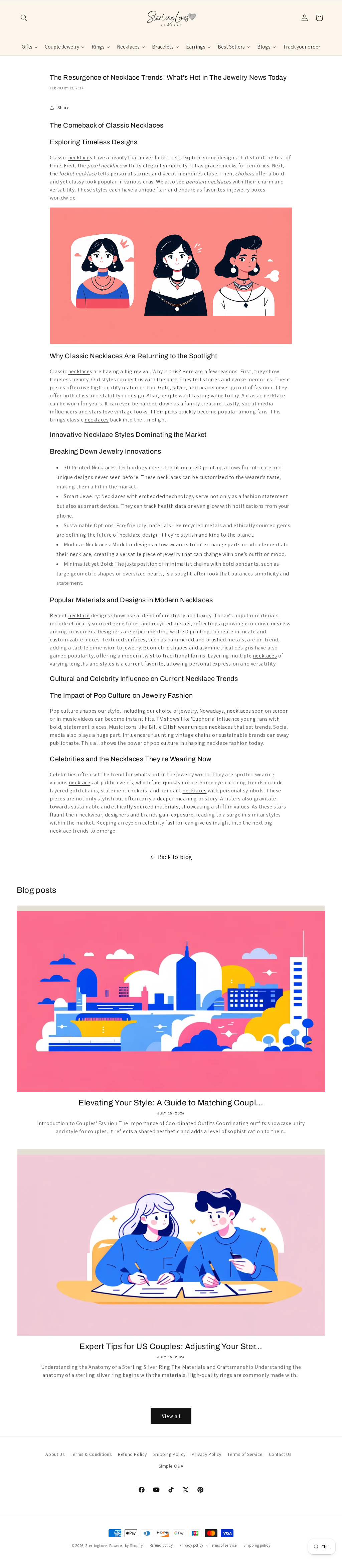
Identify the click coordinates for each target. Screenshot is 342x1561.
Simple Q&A (171, 1466)
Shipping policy (257, 1545)
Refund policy (161, 1545)
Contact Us (280, 1454)
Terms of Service (245, 1454)
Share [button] (63, 107)
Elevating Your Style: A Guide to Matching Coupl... (171, 1102)
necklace (79, 157)
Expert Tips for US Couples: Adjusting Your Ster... (171, 1346)
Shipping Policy (169, 1454)
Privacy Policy (206, 1454)
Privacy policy (191, 1545)
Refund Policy (132, 1454)
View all (171, 1416)
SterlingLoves (96, 1545)
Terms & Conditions (91, 1454)
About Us (54, 1454)
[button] (24, 17)
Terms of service (223, 1545)
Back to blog (175, 857)
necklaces (96, 419)
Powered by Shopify (126, 1545)
